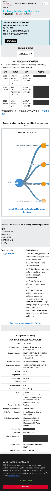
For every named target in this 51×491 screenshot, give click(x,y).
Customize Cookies (25, 480)
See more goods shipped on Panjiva (25, 323)
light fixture (8, 254)
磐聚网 (8, 3)
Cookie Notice (14, 476)
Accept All (25, 486)
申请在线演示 (11, 41)
